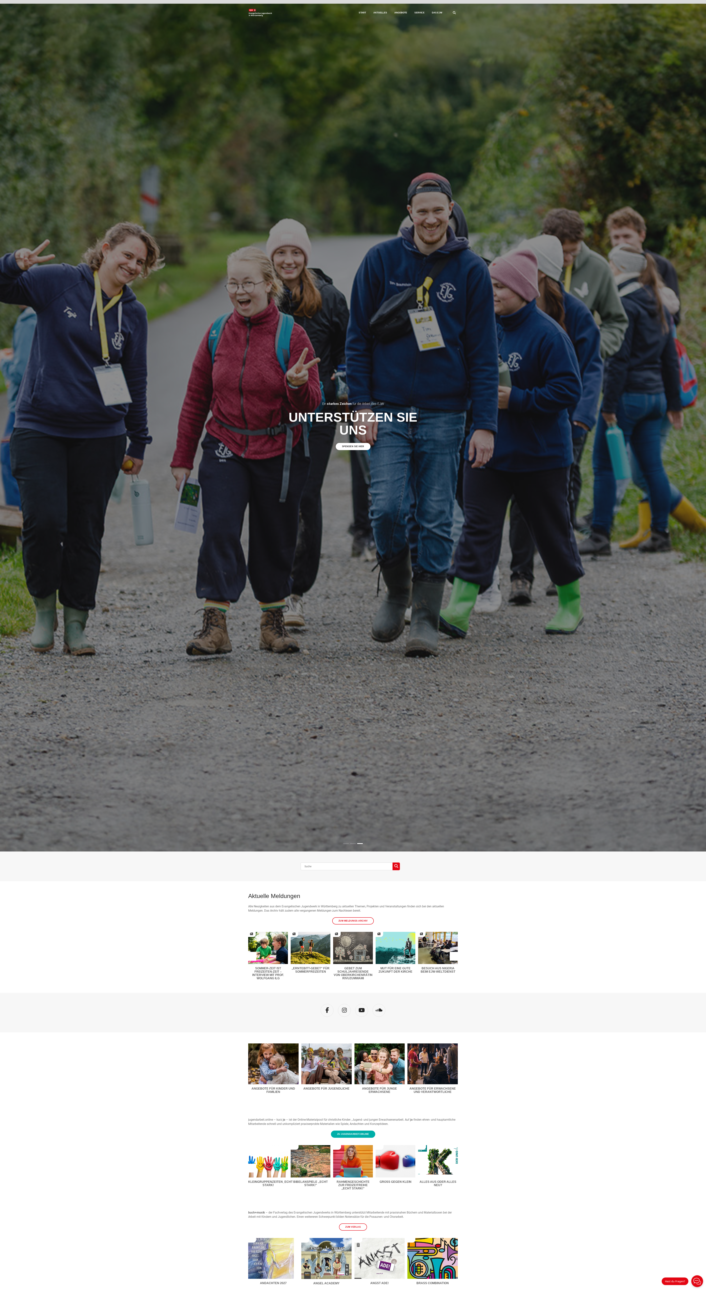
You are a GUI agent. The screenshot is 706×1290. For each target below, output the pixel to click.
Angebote (400, 12)
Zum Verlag (353, 1227)
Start (362, 12)
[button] (346, 843)
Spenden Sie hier (353, 446)
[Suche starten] (396, 866)
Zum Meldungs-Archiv (353, 921)
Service (419, 12)
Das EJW (437, 12)
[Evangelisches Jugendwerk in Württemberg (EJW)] (260, 12)
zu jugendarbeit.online (353, 1134)
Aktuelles (380, 12)
